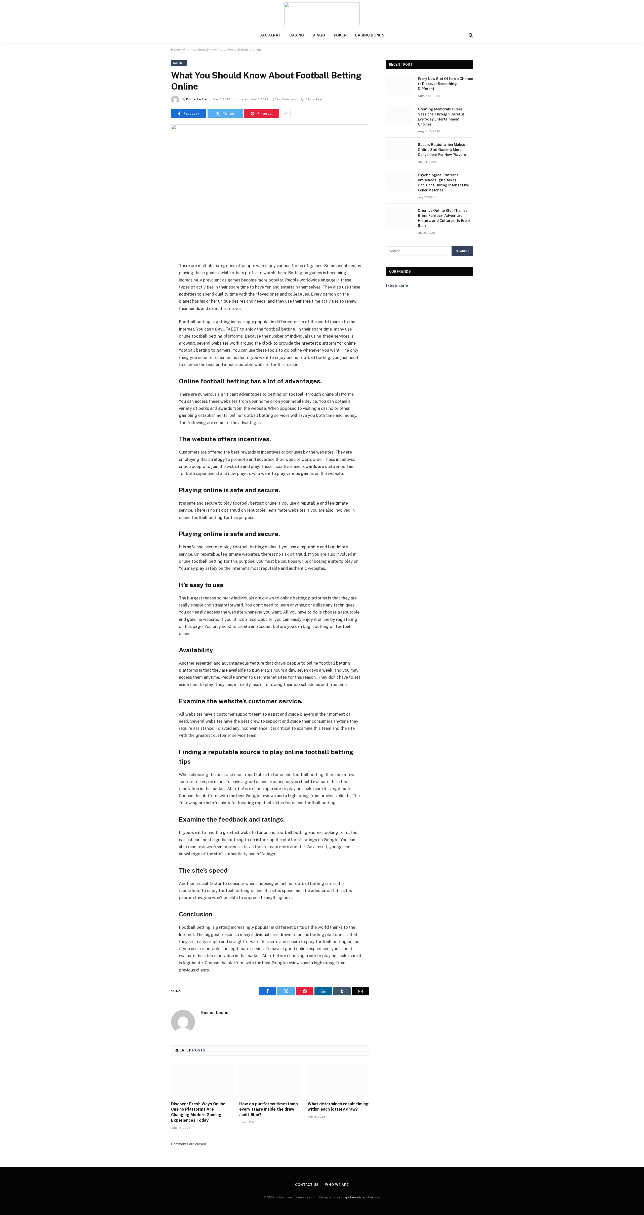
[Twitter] (153, 292)
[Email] (153, 330)
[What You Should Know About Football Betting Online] (270, 189)
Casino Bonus (369, 35)
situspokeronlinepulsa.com (359, 1197)
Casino (296, 35)
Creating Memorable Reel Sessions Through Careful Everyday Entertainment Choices (441, 116)
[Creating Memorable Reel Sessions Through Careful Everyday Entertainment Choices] (399, 115)
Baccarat (270, 35)
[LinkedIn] (153, 305)
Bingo (319, 35)
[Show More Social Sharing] (285, 113)
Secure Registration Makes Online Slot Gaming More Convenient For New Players (442, 150)
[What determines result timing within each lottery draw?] (338, 1080)
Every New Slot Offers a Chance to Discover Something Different (445, 84)
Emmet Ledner (197, 99)
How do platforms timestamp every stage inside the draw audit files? (268, 1109)
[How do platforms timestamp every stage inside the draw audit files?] (270, 1080)
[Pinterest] (153, 317)
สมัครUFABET (225, 329)
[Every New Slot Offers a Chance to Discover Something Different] (399, 85)
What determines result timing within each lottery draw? (338, 1107)
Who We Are (337, 1185)
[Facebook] (153, 279)
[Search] (470, 35)
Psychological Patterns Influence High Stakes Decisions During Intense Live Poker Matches (443, 182)
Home (175, 49)
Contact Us (307, 1185)
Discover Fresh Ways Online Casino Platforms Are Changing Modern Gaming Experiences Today (198, 1112)
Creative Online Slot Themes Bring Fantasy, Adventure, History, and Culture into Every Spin (444, 218)
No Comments (287, 99)
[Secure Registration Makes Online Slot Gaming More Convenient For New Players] (399, 151)
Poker (340, 35)
